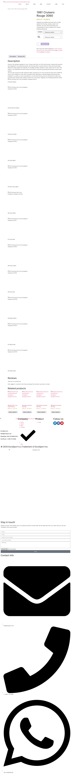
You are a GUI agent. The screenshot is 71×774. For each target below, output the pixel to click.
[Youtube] (62, 423)
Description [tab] (13, 56)
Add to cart (45, 44)
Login (56, 4)
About (27, 4)
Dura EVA (39, 50)
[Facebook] (58, 423)
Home (19, 4)
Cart (63, 4)
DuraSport (47, 52)
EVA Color (39, 37)
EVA (13, 9)
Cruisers (40, 31)
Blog (41, 4)
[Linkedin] (55, 423)
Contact (48, 4)
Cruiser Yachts (58, 48)
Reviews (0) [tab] (21, 56)
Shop (34, 4)
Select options (13, 412)
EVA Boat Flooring (50, 50)
